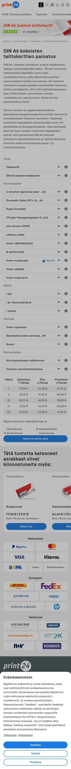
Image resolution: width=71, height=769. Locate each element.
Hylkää (35, 753)
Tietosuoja (10, 735)
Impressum (25, 735)
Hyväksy (35, 745)
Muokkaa (35, 762)
